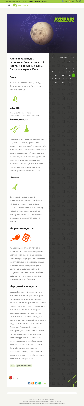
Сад (12, 366)
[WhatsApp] (39, 383)
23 (70, 78)
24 (73, 78)
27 (59, 82)
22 (66, 78)
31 (73, 82)
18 (52, 78)
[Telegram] (36, 383)
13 (59, 75)
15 (66, 75)
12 (56, 75)
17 (73, 75)
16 (70, 75)
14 (63, 75)
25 (52, 82)
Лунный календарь (24, 366)
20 (59, 78)
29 (66, 82)
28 (63, 82)
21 (63, 78)
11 (52, 75)
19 (56, 78)
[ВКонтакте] (29, 383)
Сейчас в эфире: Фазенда (37, 1)
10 (73, 71)
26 (56, 82)
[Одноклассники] (32, 383)
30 (70, 82)
